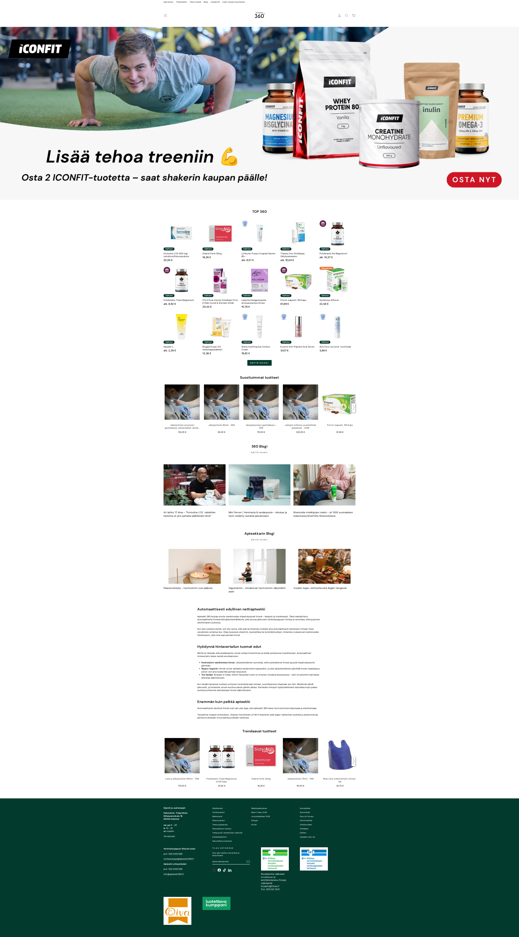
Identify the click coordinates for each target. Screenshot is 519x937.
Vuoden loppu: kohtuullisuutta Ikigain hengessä (319, 588)
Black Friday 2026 (259, 812)
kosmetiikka (255, 632)
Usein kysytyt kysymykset (233, 2)
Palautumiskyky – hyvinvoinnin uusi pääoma (188, 588)
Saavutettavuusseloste (222, 841)
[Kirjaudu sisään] (339, 15)
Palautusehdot (218, 820)
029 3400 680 (176, 869)
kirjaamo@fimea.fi (270, 886)
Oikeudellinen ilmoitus (221, 829)
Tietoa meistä (195, 2)
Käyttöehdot (217, 808)
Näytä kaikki (259, 363)
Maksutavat (217, 816)
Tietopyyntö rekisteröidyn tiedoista (227, 833)
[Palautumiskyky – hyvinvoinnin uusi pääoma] (195, 566)
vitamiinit (243, 632)
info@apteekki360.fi (174, 874)
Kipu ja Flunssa (306, 816)
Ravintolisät (305, 812)
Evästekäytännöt (219, 837)
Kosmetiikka (305, 808)
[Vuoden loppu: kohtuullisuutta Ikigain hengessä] (324, 566)
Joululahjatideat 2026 (260, 816)
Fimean (282, 880)
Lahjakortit (215, 2)
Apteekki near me (307, 837)
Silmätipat (304, 829)
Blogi (206, 2)
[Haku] (346, 15)
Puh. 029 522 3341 (270, 889)
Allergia (254, 820)
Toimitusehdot (218, 812)
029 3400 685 (176, 854)
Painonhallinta (306, 820)
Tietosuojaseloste (219, 825)
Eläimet (303, 833)
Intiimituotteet (306, 825)
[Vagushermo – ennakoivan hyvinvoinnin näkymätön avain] (260, 566)
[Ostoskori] (353, 15)
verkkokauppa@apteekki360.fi (179, 859)
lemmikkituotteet (273, 632)
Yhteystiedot (181, 2)
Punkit (254, 825)
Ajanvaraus (168, 2)
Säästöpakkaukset (259, 808)
